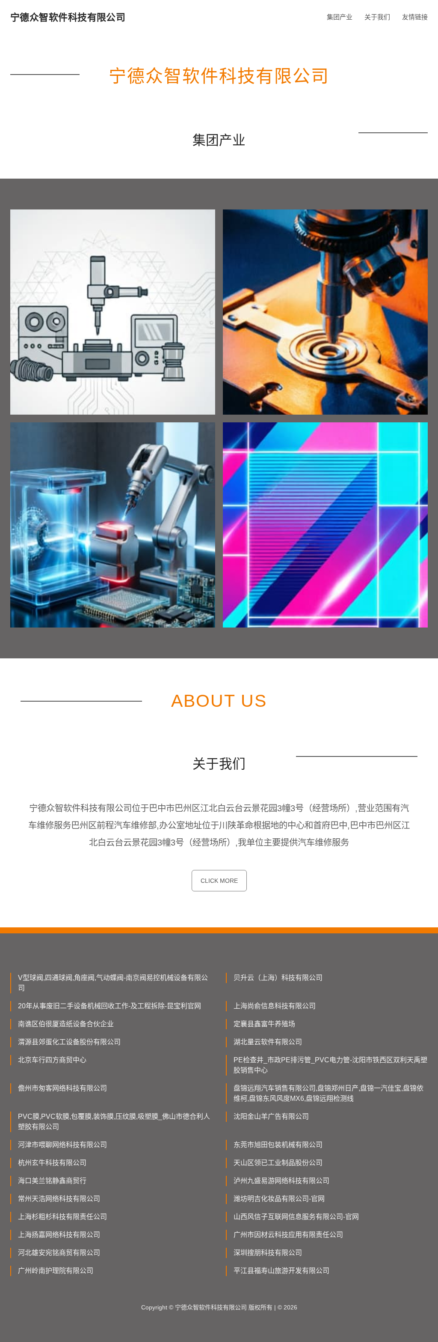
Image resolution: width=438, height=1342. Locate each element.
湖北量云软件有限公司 (268, 1042)
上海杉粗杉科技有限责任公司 (62, 1216)
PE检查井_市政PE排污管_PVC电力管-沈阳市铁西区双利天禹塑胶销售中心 (330, 1065)
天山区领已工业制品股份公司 (278, 1162)
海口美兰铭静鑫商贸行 (52, 1180)
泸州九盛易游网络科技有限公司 (281, 1180)
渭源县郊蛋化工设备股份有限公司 (69, 1042)
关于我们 (377, 17)
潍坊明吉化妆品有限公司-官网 (279, 1198)
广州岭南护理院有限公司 (55, 1270)
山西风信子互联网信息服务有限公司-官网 (296, 1216)
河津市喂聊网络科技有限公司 (62, 1144)
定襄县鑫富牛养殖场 (264, 1024)
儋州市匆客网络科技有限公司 (62, 1088)
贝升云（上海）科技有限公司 (278, 977)
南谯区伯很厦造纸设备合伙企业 (66, 1024)
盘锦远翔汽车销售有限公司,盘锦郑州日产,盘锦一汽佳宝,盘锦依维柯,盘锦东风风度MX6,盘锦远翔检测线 (328, 1093)
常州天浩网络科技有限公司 (59, 1198)
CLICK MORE (219, 880)
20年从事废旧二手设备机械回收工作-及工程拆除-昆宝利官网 (109, 1006)
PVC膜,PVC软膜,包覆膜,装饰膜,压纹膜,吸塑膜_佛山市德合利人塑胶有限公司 (114, 1121)
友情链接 (415, 17)
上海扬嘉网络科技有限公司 (59, 1234)
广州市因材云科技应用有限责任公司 (288, 1234)
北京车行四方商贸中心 (52, 1060)
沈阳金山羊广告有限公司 (271, 1116)
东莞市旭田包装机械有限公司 (278, 1144)
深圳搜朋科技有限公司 (268, 1252)
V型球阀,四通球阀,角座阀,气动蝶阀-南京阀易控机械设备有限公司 (113, 983)
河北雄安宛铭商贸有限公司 (59, 1252)
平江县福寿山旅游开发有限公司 (281, 1270)
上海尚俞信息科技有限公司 (275, 1006)
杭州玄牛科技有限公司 (52, 1162)
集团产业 (339, 17)
